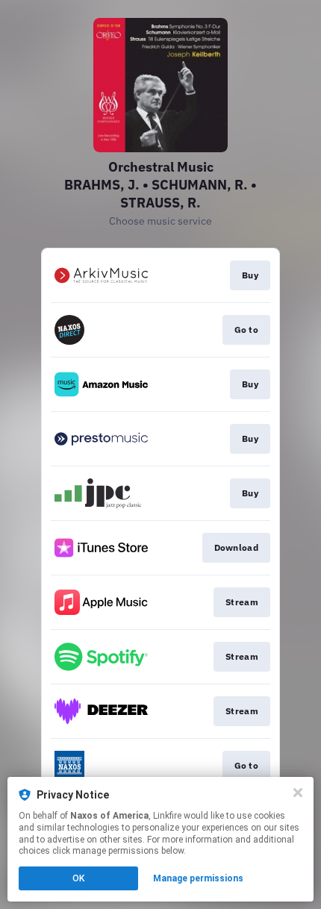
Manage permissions (198, 878)
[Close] (298, 793)
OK (78, 878)
